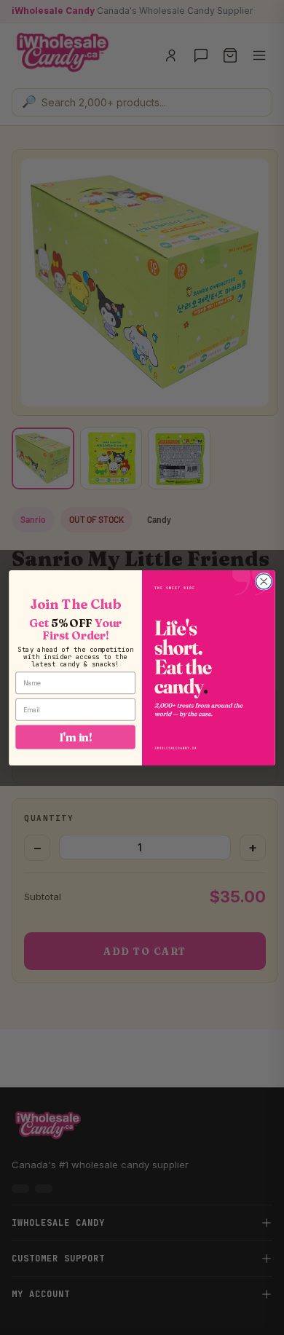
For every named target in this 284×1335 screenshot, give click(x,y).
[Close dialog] (264, 580)
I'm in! (75, 736)
